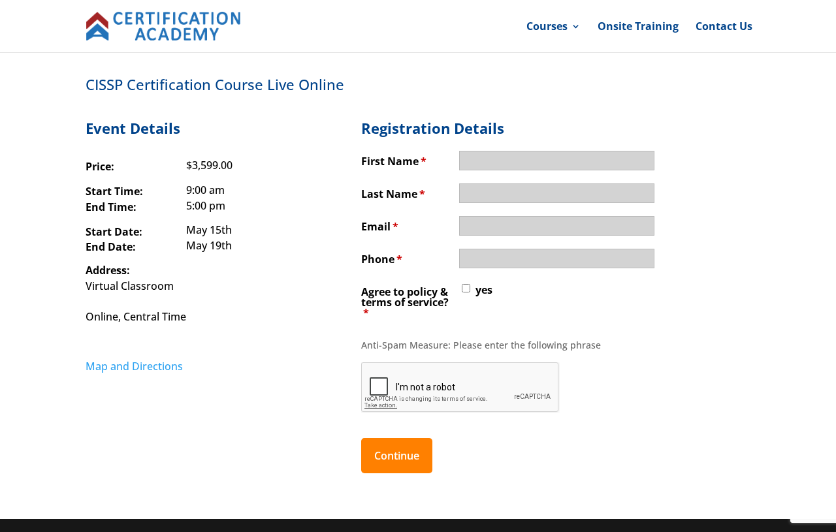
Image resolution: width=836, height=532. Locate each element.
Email (379, 226)
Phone (381, 259)
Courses (547, 27)
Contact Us (724, 27)
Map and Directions (134, 366)
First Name (393, 161)
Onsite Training (638, 27)
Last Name (393, 194)
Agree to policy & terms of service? (405, 302)
